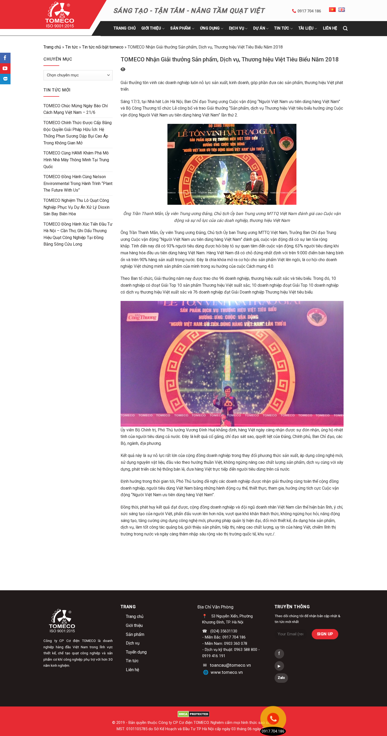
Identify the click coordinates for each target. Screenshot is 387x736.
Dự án (259, 28)
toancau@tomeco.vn (230, 665)
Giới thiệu (151, 28)
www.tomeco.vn (227, 672)
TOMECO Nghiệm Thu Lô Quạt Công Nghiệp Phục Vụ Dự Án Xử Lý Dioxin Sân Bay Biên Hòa (76, 207)
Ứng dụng (210, 28)
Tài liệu (306, 28)
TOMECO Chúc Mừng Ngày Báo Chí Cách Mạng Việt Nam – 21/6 (75, 109)
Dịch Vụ (236, 28)
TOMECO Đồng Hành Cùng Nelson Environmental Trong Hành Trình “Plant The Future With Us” (77, 183)
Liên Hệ (330, 28)
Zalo (281, 678)
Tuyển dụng (136, 652)
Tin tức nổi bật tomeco (102, 47)
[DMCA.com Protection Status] (194, 714)
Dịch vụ (133, 643)
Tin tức (281, 28)
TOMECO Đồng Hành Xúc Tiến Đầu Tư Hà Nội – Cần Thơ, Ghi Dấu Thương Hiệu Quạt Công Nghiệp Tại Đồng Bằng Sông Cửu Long (77, 234)
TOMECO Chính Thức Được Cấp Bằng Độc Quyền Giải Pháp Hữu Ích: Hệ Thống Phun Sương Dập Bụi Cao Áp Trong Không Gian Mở (77, 132)
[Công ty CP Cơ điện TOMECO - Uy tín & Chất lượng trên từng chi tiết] (66, 14)
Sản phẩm (180, 28)
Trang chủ (125, 28)
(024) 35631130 (223, 631)
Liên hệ (132, 669)
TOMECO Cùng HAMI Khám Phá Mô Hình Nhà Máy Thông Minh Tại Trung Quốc (76, 159)
